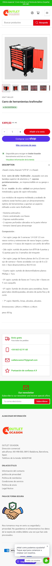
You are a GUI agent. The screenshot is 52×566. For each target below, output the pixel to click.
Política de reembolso (12, 478)
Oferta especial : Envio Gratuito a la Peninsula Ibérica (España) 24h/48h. (26, 3)
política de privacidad (11, 474)
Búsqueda (43, 22)
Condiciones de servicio (12, 481)
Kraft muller (7, 97)
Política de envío (9, 485)
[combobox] (26, 23)
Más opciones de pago (26, 145)
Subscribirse (41, 401)
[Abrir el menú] (47, 13)
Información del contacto (13, 471)
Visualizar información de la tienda (20, 160)
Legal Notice (7, 488)
